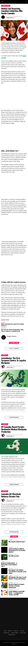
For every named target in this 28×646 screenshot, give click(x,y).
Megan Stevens (10, 17)
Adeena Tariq (9, 367)
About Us (10, 631)
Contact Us (16, 631)
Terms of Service (14, 632)
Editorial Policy (12, 634)
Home (5, 631)
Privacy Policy (7, 632)
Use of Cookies (23, 632)
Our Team (22, 631)
